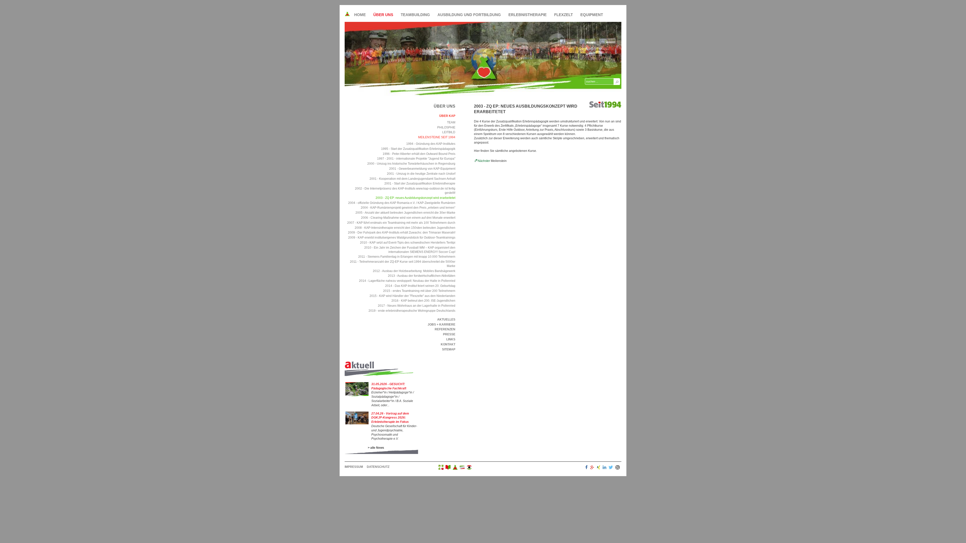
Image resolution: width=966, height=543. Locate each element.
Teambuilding (415, 15)
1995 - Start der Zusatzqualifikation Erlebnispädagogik (418, 149)
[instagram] (617, 468)
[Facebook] (586, 468)
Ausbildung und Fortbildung (469, 15)
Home (360, 15)
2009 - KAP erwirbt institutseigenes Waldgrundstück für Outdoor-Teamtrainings (401, 237)
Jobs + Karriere (441, 324)
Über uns (383, 15)
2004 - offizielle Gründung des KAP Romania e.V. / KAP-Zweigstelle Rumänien (401, 203)
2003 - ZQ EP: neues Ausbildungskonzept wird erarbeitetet (415, 198)
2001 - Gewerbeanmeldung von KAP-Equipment (422, 168)
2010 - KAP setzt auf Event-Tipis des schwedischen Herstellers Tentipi (407, 242)
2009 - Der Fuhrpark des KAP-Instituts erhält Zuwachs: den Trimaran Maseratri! (401, 232)
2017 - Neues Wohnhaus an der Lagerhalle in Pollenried (416, 305)
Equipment (591, 15)
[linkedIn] (604, 468)
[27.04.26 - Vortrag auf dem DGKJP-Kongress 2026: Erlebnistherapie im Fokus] (357, 423)
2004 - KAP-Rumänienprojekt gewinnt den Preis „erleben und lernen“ (408, 207)
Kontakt (448, 344)
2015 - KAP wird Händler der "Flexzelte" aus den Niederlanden (412, 296)
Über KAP (447, 116)
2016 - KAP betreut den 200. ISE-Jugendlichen (423, 300)
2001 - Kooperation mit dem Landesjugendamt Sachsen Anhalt (412, 178)
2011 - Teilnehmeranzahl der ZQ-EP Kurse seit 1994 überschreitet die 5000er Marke (402, 264)
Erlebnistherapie (527, 15)
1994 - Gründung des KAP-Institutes (430, 144)
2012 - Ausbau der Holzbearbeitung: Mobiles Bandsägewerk (414, 271)
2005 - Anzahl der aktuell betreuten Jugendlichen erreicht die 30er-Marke (405, 212)
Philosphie (446, 127)
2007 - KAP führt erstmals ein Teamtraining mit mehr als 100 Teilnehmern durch (401, 222)
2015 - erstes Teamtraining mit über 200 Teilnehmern (419, 291)
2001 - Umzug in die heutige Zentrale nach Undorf (421, 173)
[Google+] (592, 468)
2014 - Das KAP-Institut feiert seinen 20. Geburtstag (420, 286)
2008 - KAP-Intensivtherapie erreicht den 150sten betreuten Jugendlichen (405, 228)
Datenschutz (378, 467)
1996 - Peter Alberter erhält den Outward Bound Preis (419, 154)
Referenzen (445, 329)
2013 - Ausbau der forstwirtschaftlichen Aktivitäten (421, 276)
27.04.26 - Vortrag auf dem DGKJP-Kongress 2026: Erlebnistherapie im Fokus (390, 418)
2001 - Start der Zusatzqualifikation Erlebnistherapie (419, 183)
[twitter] (611, 468)
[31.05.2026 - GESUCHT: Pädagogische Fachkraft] (357, 395)
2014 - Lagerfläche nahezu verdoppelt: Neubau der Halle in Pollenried (407, 281)
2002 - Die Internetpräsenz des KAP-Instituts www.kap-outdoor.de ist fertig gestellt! (405, 191)
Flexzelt (563, 15)
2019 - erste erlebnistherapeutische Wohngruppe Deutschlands (412, 310)
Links (450, 339)
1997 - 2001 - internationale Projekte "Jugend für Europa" (416, 158)
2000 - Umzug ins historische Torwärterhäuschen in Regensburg (411, 163)
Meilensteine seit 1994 (436, 137)
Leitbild (448, 132)
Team (451, 122)
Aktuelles (446, 319)
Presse (449, 334)
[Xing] (598, 468)
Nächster (484, 161)
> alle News (376, 447)
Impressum (354, 467)
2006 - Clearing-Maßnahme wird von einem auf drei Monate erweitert (408, 217)
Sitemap (448, 349)
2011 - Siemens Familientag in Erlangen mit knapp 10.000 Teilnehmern (406, 256)
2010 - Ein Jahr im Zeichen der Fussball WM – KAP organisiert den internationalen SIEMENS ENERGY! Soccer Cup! (409, 250)
